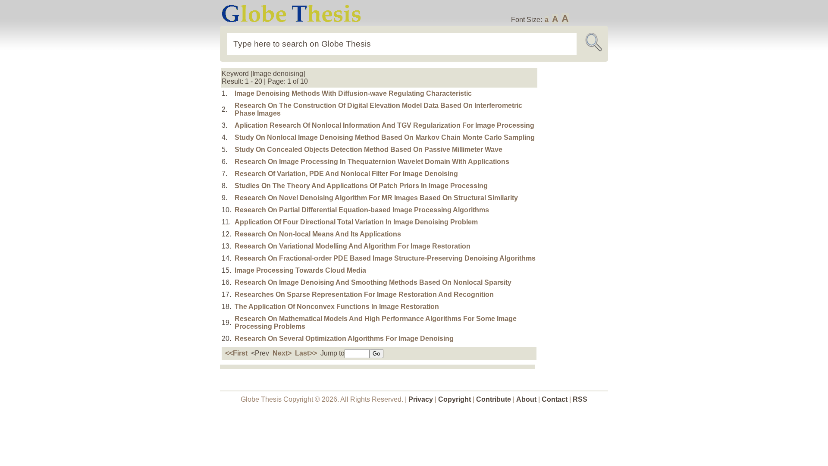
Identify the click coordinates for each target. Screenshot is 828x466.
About (526, 399)
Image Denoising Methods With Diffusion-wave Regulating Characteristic (353, 93)
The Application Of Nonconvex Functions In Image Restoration (337, 306)
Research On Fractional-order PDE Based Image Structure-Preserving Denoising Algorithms (385, 258)
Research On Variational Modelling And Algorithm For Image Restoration (352, 246)
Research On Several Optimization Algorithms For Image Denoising (344, 338)
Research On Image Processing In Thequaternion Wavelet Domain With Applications (372, 161)
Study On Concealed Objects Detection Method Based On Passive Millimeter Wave (368, 149)
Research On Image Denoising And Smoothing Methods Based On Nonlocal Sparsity (373, 282)
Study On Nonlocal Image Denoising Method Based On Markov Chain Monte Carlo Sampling (385, 137)
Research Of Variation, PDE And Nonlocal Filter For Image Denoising (346, 173)
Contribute (493, 399)
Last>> (306, 353)
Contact (555, 399)
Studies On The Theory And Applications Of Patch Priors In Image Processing (361, 185)
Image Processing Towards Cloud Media (300, 270)
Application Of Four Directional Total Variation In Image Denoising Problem (356, 222)
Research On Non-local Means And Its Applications (318, 234)
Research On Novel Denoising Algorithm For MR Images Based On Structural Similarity (376, 198)
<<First (236, 353)
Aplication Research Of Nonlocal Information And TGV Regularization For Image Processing (384, 125)
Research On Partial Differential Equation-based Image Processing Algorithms (362, 210)
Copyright (454, 399)
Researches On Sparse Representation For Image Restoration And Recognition (364, 294)
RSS (580, 399)
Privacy (420, 399)
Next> (282, 353)
